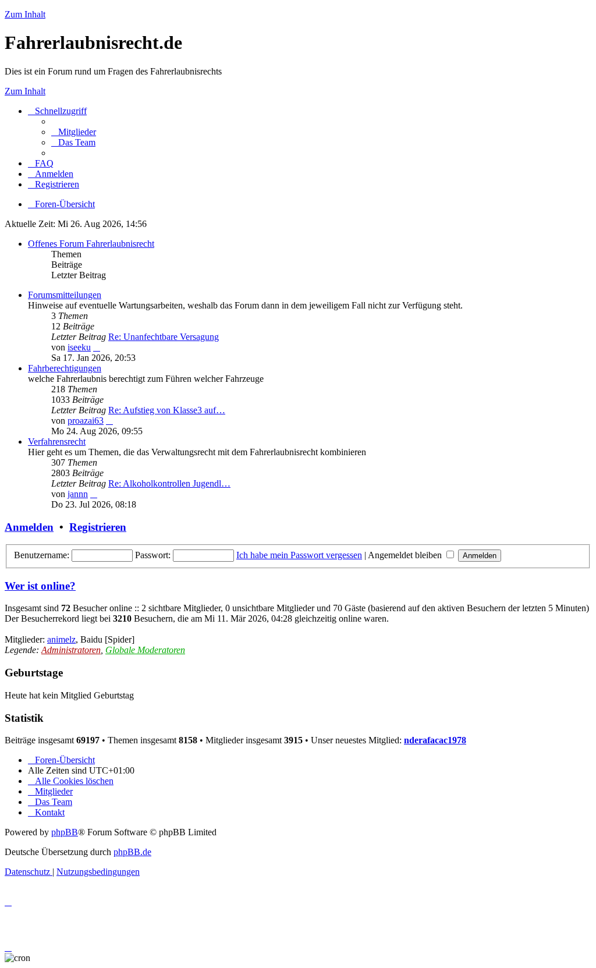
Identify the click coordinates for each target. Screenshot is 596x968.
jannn (78, 494)
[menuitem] (73, 132)
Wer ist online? (40, 586)
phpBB (64, 832)
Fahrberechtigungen (64, 368)
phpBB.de (132, 852)
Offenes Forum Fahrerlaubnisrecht (91, 244)
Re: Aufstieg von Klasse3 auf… (166, 410)
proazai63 (86, 421)
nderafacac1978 (435, 740)
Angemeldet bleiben (406, 555)
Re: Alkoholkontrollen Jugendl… (169, 483)
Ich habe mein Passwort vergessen (299, 555)
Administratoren (71, 650)
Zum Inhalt (25, 14)
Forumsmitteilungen (64, 295)
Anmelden (29, 527)
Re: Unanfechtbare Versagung (163, 337)
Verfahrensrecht (57, 441)
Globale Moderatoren (145, 650)
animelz (61, 639)
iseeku (79, 347)
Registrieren (97, 527)
